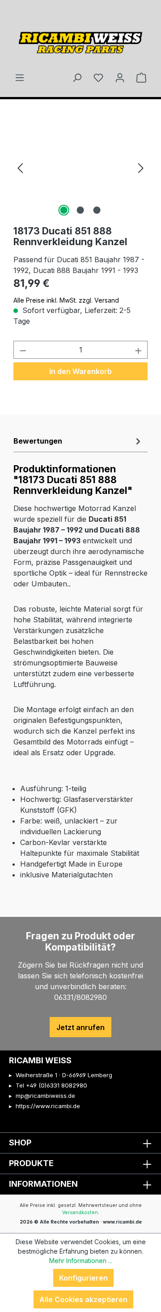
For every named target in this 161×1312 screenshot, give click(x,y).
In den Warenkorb (80, 371)
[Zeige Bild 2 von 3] (80, 210)
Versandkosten (80, 1212)
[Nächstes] (141, 167)
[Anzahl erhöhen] (138, 350)
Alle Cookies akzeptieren (83, 1299)
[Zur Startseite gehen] (80, 39)
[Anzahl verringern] (22, 350)
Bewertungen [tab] (37, 440)
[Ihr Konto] (120, 77)
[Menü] (19, 77)
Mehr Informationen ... (80, 1260)
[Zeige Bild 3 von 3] (97, 210)
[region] (80, 167)
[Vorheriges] (20, 167)
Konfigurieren (83, 1277)
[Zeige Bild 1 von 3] (64, 210)
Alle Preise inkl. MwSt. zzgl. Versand (66, 300)
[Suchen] (77, 77)
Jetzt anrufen (80, 1027)
